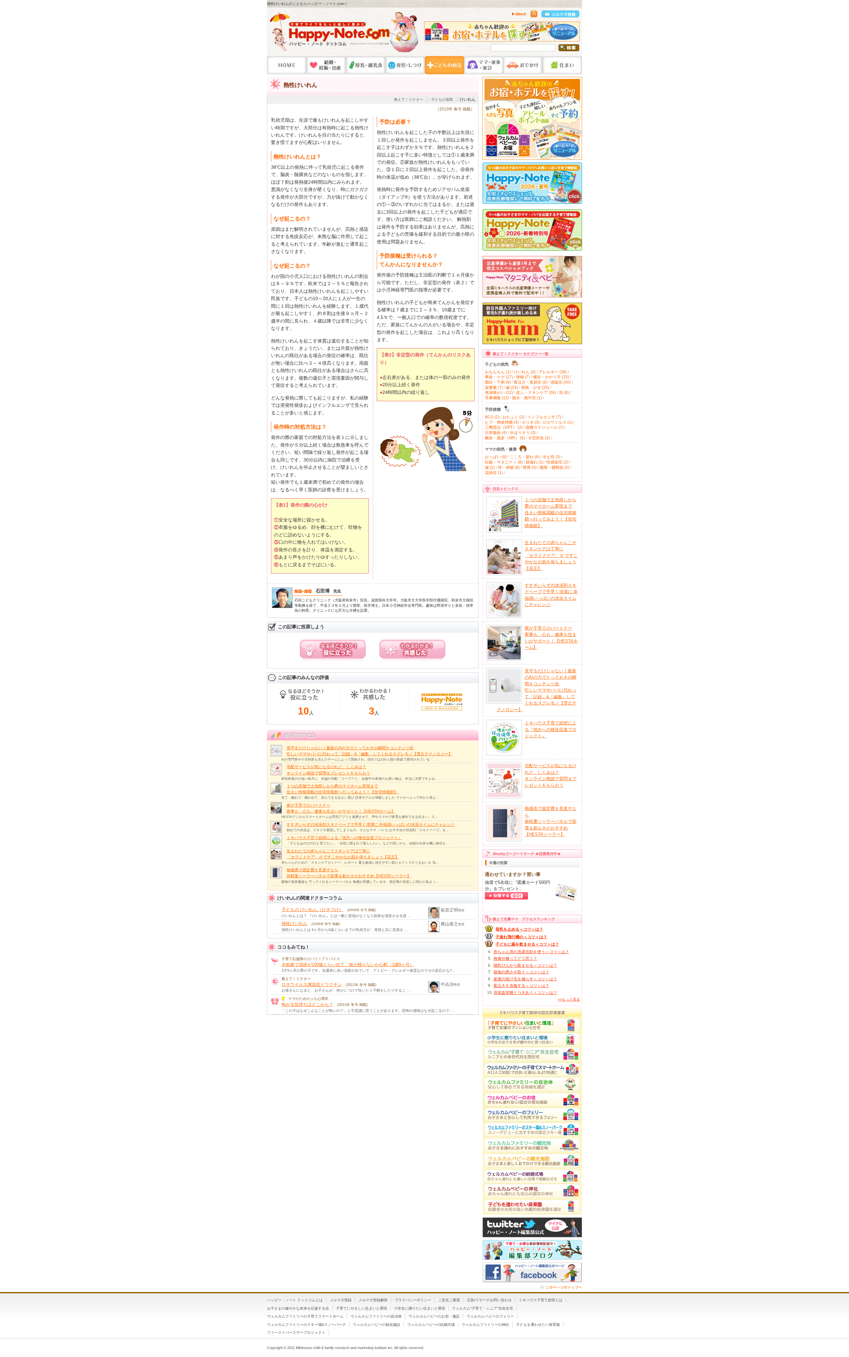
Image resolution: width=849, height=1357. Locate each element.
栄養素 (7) (494, 387)
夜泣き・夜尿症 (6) (531, 382)
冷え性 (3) (551, 457)
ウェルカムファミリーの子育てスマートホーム (305, 1316)
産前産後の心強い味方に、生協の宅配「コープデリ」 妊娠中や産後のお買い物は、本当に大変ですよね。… (361, 778)
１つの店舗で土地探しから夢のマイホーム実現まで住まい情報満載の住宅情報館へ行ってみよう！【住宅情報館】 (550, 512)
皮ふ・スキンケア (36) (536, 392)
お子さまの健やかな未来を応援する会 (298, 1308)
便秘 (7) (523, 377)
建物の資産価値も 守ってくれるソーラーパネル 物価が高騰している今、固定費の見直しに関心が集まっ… (360, 882)
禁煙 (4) (530, 467)
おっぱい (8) (496, 457)
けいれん (468, 99)
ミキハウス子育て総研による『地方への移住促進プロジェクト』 (344, 837)
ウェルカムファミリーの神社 (485, 1324)
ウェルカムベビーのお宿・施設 (434, 1316)
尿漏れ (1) (535, 462)
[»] (572, 33)
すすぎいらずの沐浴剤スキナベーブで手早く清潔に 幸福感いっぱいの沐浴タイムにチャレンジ (371, 824)
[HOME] (286, 65)
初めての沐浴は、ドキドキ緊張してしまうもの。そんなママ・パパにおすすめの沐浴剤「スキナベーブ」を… (368, 830)
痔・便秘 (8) (509, 467)
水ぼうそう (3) (523, 432)
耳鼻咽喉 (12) (497, 398)
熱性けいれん (294, 923)
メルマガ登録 (341, 1300)
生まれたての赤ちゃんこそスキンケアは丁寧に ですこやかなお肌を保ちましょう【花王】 (551, 555)
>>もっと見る (569, 999)
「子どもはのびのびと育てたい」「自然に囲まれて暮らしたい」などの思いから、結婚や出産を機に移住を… (368, 843)
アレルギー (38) (553, 372)
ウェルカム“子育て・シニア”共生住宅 (482, 1308)
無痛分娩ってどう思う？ (515, 958)
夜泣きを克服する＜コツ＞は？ (521, 985)
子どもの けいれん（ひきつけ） (312, 909)
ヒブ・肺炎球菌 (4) (502, 422)
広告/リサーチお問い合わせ (489, 1300)
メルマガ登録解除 (373, 1300)
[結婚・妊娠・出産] (326, 65)
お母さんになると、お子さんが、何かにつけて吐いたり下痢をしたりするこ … (346, 990)
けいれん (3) (525, 372)
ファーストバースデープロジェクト (296, 1332)
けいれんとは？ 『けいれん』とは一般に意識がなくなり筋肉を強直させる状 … (346, 916)
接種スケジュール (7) (544, 427)
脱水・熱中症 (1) (527, 398)
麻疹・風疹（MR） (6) (505, 438)
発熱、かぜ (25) (535, 387)
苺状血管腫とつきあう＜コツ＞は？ (525, 992)
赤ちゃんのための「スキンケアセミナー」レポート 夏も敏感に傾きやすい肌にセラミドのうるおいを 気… (360, 862)
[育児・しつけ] (405, 65)
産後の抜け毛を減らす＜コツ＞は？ (525, 979)
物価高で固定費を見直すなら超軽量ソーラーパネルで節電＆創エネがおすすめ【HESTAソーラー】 (550, 821)
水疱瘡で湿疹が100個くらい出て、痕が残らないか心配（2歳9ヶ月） (348, 964)
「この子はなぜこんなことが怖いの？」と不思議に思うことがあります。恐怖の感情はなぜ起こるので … (368, 1011)
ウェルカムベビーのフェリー (490, 1316)
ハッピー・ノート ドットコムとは (295, 1300)
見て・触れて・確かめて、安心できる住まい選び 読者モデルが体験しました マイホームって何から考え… (360, 797)
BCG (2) (492, 417)
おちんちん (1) (498, 372)
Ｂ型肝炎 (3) (539, 438)
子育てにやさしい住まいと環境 (361, 1308)
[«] (430, 33)
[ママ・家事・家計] (483, 65)
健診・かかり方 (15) (551, 377)
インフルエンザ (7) (544, 417)
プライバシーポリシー (413, 1300)
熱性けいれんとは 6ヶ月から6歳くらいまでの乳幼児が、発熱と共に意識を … (345, 930)
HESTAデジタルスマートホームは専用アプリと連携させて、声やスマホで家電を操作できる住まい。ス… (359, 817)
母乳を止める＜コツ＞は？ (519, 929)
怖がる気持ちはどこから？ (307, 1004)
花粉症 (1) (494, 472)
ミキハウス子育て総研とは (540, 1300)
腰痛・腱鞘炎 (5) (554, 467)
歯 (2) (490, 467)
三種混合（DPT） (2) (504, 427)
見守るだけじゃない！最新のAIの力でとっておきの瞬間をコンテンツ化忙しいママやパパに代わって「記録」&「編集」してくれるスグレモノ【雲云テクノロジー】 (536, 690)
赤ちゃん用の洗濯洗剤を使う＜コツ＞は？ (531, 952)
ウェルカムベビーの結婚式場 (431, 1324)
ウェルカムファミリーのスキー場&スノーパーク (306, 1324)
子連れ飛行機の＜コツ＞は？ (521, 937)
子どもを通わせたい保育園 (538, 1324)
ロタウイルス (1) (557, 422)
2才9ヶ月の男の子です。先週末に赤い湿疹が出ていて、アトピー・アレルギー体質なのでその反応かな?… (368, 970)
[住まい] (562, 65)
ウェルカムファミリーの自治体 (376, 1316)
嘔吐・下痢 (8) (498, 382)
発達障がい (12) (499, 392)
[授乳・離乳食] (365, 65)
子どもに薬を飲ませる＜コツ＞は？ (527, 944)
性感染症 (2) (557, 462)
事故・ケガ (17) (499, 377)
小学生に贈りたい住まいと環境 (419, 1308)
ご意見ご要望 (449, 1300)
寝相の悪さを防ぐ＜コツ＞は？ (521, 972)
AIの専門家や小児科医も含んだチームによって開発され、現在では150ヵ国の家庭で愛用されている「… (358, 759)
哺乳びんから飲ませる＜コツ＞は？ (525, 965)
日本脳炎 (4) (496, 432)
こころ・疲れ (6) (525, 457)
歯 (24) (512, 387)
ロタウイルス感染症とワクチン (312, 984)
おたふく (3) (513, 417)
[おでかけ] (523, 65)
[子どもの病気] (444, 65)
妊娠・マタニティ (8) (504, 462)
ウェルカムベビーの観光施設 (376, 1324)
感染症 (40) (561, 382)
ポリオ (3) (531, 422)
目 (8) (564, 392)
